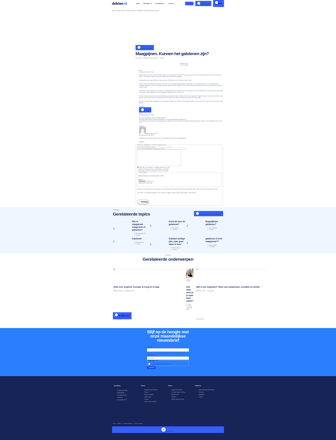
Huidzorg (119, 397)
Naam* (139, 147)
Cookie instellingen (128, 423)
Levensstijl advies (122, 399)
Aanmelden (151, 367)
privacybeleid (165, 364)
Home (113, 10)
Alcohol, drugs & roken (151, 389)
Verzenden (144, 202)
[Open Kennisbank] (164, 3)
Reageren (146, 110)
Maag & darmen (120, 10)
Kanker (146, 399)
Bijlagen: (140, 179)
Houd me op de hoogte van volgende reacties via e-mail (154, 167)
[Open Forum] (173, 3)
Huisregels (201, 394)
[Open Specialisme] (151, 3)
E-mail (146, 148)
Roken (146, 392)
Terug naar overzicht (146, 48)
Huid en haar (175, 394)
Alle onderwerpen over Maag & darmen (210, 214)
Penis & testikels (148, 394)
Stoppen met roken (122, 390)
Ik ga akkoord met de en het (153, 171)
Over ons (201, 392)
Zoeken (189, 3)
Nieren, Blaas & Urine (178, 399)
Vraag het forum (204, 4)
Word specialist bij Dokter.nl (206, 389)
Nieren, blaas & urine (150, 401)
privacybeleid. (164, 171)
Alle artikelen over (123, 315)
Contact (201, 397)
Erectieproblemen (122, 395)
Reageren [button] (141, 126)
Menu (220, 3)
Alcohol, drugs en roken (178, 392)
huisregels (154, 171)
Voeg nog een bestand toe (145, 183)
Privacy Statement (138, 423)
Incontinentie (120, 392)
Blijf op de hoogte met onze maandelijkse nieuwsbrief (154, 169)
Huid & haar (147, 397)
